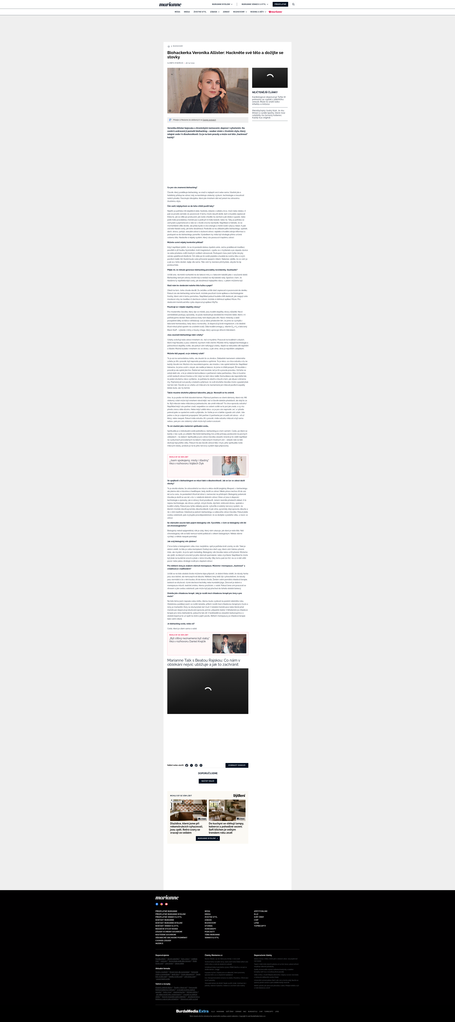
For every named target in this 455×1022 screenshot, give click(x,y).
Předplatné (280, 4)
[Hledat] (293, 4)
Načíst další (208, 781)
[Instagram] (161, 904)
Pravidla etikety (160, 959)
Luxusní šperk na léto (163, 979)
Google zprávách (209, 120)
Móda (177, 12)
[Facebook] (156, 904)
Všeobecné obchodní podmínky (171, 938)
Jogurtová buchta (179, 992)
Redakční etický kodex (166, 929)
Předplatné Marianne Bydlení (170, 914)
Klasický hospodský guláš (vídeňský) (174, 997)
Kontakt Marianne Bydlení (168, 923)
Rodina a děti (257, 12)
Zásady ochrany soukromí (168, 932)
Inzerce (159, 943)
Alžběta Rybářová (175, 63)
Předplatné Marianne (166, 911)
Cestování (163, 961)
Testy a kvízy (185, 959)
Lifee (256, 923)
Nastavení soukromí (165, 935)
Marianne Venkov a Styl (254, 4)
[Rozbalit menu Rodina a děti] (265, 12)
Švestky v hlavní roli (180, 987)
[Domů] (172, 4)
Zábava (213, 12)
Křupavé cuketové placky (163, 987)
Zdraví (226, 12)
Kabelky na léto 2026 (175, 976)
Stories (209, 926)
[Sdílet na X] (191, 765)
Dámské (238, 1011)
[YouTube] (166, 904)
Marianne (220, 1011)
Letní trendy (169, 963)
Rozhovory (239, 12)
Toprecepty (260, 926)
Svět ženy (259, 917)
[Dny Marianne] (275, 12)
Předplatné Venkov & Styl (168, 917)
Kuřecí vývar (167, 992)
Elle (256, 914)
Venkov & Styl (212, 938)
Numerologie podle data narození (180, 961)
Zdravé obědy (179, 963)
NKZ (244, 1011)
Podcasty (210, 932)
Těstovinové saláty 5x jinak (189, 999)
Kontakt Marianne (164, 920)
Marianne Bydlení (221, 4)
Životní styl (200, 12)
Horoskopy (210, 929)
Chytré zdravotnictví (187, 974)
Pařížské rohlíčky (192, 992)
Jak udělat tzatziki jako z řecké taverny (168, 994)
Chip (256, 920)
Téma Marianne (212, 935)
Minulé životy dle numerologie (179, 972)
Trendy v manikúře (161, 972)
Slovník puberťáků (173, 959)
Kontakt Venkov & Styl (167, 926)
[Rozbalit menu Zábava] (218, 12)
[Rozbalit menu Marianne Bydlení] (231, 4)
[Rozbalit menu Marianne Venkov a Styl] (267, 4)
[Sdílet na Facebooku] (186, 765)
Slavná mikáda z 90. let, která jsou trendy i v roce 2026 (222, 959)
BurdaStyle (252, 1011)
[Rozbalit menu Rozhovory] (246, 12)
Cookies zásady (163, 941)
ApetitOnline (260, 911)
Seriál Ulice (175, 974)
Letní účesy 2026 (189, 976)
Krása (187, 12)
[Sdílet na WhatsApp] (201, 765)
